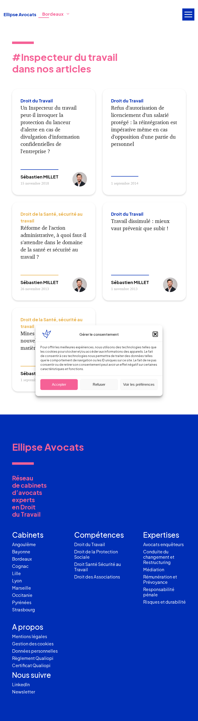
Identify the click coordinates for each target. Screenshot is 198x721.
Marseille (21, 588)
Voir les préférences (139, 384)
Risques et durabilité (164, 602)
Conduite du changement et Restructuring (158, 557)
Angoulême (24, 544)
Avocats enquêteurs (163, 544)
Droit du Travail (89, 544)
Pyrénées (21, 602)
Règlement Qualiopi (32, 658)
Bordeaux (22, 559)
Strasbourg (23, 609)
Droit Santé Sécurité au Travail (97, 566)
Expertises (161, 534)
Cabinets (27, 534)
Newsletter (23, 691)
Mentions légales (29, 636)
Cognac (20, 566)
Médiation (153, 569)
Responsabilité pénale (158, 591)
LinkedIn (21, 684)
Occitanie (22, 595)
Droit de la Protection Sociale (96, 554)
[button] (155, 334)
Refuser (99, 384)
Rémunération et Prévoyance (160, 579)
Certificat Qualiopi (31, 665)
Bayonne (21, 551)
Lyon (17, 580)
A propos (27, 626)
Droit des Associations (97, 576)
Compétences (99, 534)
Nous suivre (31, 674)
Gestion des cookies (33, 643)
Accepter (59, 384)
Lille (16, 573)
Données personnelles (35, 651)
